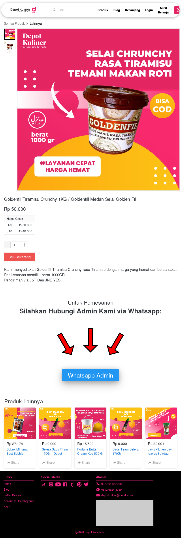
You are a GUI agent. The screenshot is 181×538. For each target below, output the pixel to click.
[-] (44, 484)
